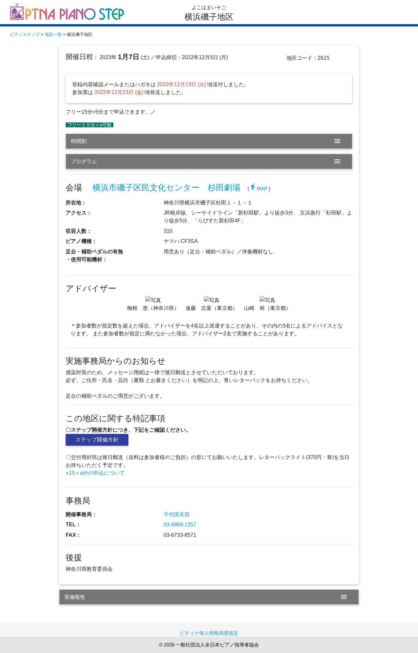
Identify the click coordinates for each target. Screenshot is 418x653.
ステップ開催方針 (97, 439)
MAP (258, 188)
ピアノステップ (25, 34)
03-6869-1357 (180, 524)
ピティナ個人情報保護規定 (209, 633)
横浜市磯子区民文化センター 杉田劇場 (166, 187)
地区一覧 (53, 34)
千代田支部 (177, 514)
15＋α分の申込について (97, 473)
